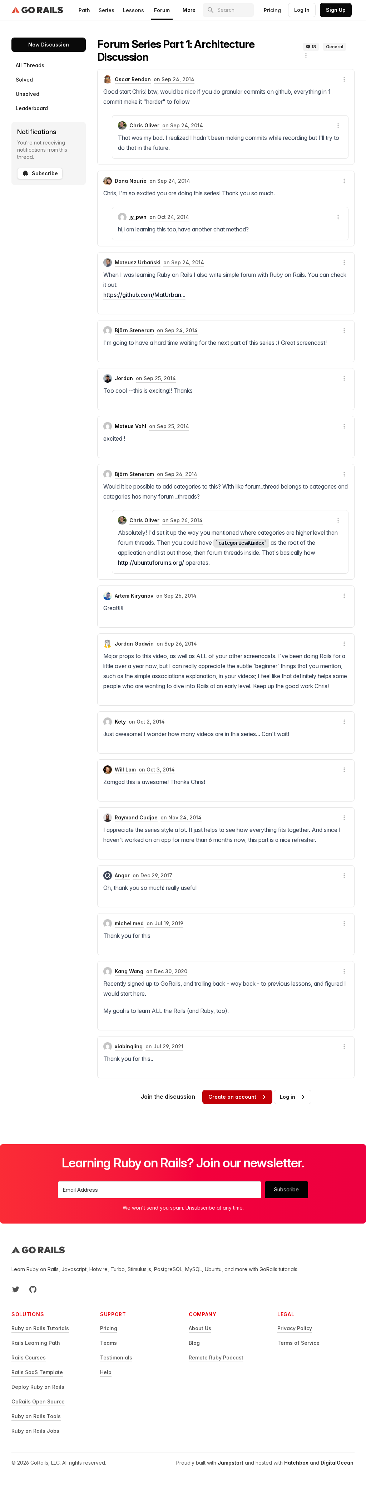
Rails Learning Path (35, 1343)
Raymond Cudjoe (136, 817)
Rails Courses (28, 1357)
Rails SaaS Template (37, 1372)
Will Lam (125, 769)
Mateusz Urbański (137, 262)
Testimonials (116, 1357)
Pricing (272, 10)
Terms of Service (298, 1343)
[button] (306, 55)
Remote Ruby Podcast (216, 1357)
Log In (302, 10)
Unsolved (27, 94)
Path (84, 10)
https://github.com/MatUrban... (144, 294)
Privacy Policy (294, 1328)
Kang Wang (129, 971)
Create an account (232, 1097)
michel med (129, 923)
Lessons (133, 10)
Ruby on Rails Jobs (35, 1431)
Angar (122, 875)
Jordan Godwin (134, 644)
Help (106, 1372)
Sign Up (336, 10)
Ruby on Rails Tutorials (40, 1328)
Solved (24, 80)
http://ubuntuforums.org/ (151, 562)
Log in (287, 1097)
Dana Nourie (131, 181)
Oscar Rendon (133, 79)
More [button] (189, 10)
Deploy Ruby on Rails (37, 1387)
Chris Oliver (144, 125)
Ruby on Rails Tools (36, 1416)
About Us (200, 1328)
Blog (194, 1343)
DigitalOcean (337, 1463)
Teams (108, 1343)
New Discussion (48, 44)
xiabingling (129, 1046)
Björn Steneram (134, 330)
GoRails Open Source (38, 1401)
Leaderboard (32, 108)
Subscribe (45, 173)
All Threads (30, 65)
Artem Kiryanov (134, 596)
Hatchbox (296, 1463)
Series (106, 10)
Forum (162, 10)
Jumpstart (230, 1463)
